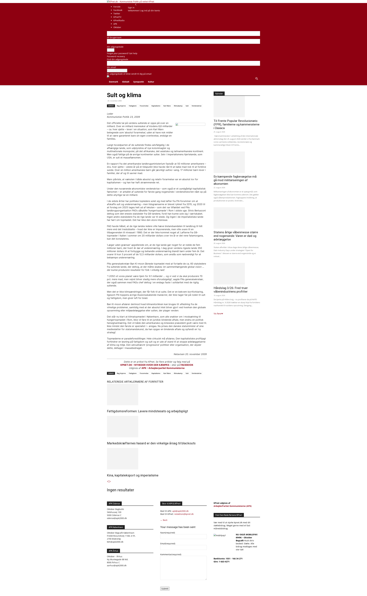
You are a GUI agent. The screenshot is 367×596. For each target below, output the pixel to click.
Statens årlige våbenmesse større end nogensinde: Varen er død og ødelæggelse (236, 236)
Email (167, 543)
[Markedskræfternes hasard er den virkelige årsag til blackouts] (157, 426)
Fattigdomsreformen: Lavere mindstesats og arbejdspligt (147, 411)
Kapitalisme (156, 106)
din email (111, 67)
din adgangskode (115, 46)
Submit (164, 588)
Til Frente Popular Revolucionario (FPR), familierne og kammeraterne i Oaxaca (236, 124)
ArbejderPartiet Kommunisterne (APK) (233, 506)
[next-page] (110, 481)
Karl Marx (167, 106)
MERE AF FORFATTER (149, 381)
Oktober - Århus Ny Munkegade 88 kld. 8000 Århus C (117, 559)
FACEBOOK (186, 364)
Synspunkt (138, 81)
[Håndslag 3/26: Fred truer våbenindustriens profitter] (237, 273)
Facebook (117, 10)
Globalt (125, 81)
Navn (167, 532)
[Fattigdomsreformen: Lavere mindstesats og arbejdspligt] (157, 394)
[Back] (136, 4)
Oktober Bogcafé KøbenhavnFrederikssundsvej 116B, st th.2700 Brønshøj (121, 535)
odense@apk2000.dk (117, 518)
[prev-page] (108, 481)
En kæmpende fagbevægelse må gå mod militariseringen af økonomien (235, 180)
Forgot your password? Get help (122, 53)
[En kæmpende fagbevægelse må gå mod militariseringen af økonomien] (237, 162)
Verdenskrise (196, 106)
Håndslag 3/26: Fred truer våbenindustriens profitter (231, 289)
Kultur (151, 81)
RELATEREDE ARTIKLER (121, 381)
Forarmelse (144, 106)
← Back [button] (163, 520)
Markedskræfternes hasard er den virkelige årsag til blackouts (151, 443)
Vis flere (217, 313)
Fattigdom (133, 106)
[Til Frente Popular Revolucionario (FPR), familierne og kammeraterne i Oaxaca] (237, 106)
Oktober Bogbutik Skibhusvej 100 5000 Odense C (115, 512)
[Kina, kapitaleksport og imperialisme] (157, 458)
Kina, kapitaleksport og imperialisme (132, 475)
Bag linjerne (121, 106)
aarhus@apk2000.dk (116, 565)
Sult (187, 106)
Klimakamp (178, 106)
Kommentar (170, 554)
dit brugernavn (114, 37)
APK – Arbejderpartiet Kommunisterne (163, 368)
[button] (256, 79)
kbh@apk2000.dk (115, 541)
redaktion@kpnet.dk (184, 514)
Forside (116, 6)
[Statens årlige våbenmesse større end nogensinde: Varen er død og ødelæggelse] (237, 218)
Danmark (113, 81)
